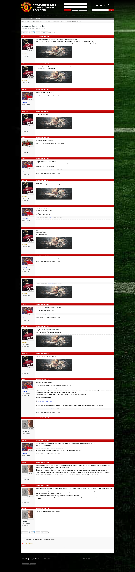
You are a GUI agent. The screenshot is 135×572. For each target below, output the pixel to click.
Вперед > (44, 32)
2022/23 (63, 21)
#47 (48, 180)
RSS (104, 5)
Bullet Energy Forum (109, 551)
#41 (48, 36)
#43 (48, 89)
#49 (48, 227)
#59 (48, 485)
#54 (48, 353)
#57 (48, 440)
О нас (93, 15)
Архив (73, 15)
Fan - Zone (80, 15)
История (67, 15)
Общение (87, 15)
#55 (48, 379)
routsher (24, 137)
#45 (48, 137)
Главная (24, 15)
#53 (48, 326)
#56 (48, 417)
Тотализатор (32, 15)
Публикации (41, 15)
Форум (38, 18)
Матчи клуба (47, 21)
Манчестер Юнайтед (37, 21)
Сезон (56, 15)
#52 (48, 304)
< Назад (25, 32)
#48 (48, 205)
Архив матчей (55, 21)
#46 (48, 158)
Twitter (101, 5)
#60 (48, 508)
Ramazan (71, 546)
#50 (48, 255)
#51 (48, 277)
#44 (48, 111)
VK (97, 5)
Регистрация (75, 10)
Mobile (108, 5)
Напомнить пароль (83, 10)
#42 (48, 63)
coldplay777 (24, 89)
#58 (48, 462)
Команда (49, 15)
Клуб (61, 15)
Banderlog (24, 417)
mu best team (25, 36)
